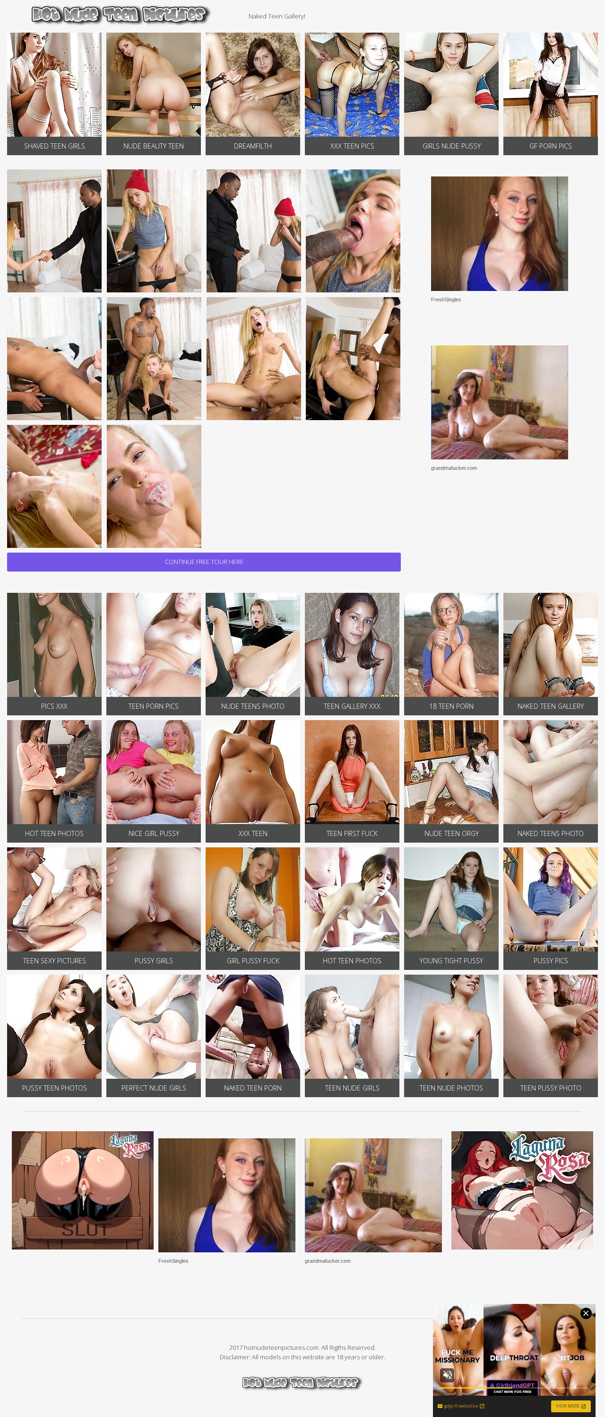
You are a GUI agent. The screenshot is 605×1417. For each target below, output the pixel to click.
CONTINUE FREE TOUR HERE (204, 561)
